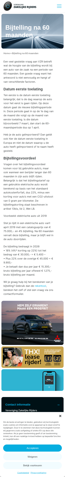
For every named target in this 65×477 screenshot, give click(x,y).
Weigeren (32, 456)
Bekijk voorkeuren (32, 465)
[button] (60, 416)
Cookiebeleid (23, 472)
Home (6, 53)
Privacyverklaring (38, 472)
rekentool (40, 285)
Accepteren (32, 448)
